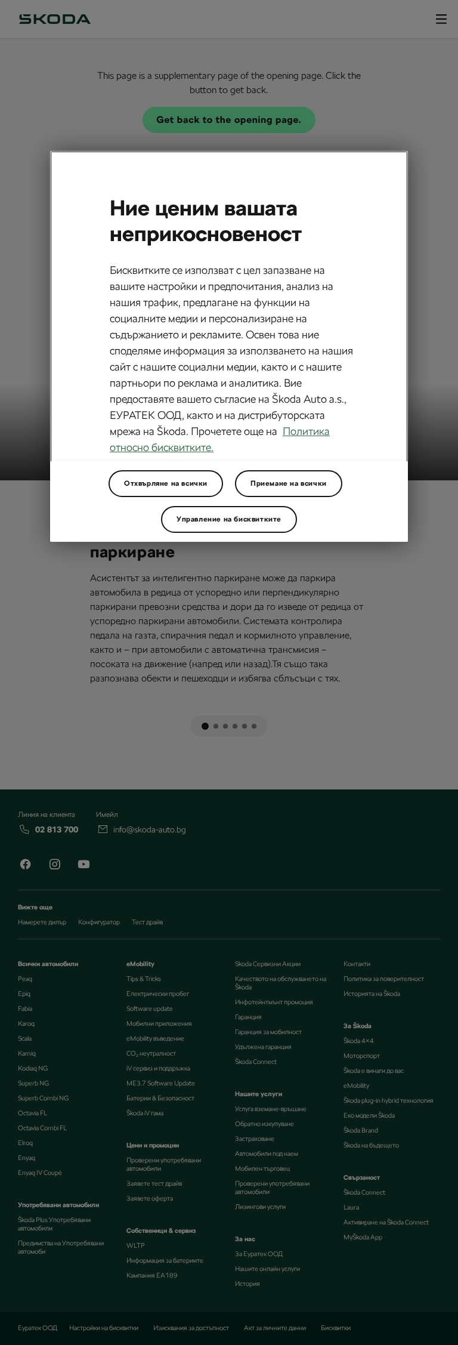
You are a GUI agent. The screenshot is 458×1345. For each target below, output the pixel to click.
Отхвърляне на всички (166, 483)
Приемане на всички (288, 483)
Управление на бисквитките (229, 519)
